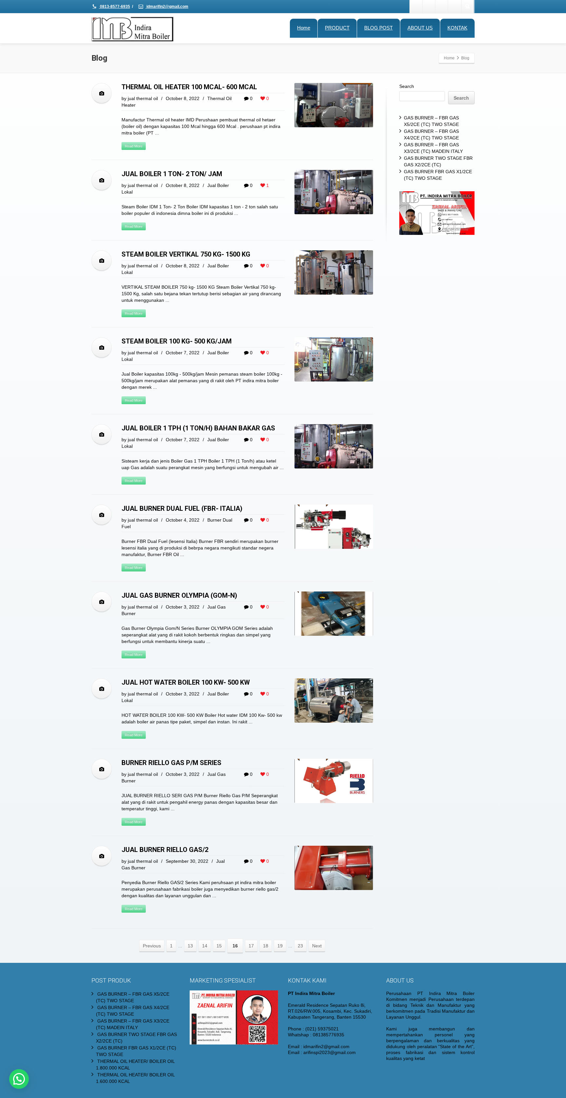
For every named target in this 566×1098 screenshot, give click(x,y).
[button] (19, 1079)
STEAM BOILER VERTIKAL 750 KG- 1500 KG (186, 254)
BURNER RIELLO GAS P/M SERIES (171, 763)
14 (204, 945)
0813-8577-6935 (114, 6)
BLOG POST (378, 28)
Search (406, 86)
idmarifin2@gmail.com (166, 6)
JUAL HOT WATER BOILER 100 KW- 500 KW (186, 682)
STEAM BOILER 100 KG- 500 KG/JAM (177, 341)
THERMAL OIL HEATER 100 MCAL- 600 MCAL (189, 87)
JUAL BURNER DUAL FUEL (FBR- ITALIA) (182, 508)
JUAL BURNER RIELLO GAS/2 (165, 850)
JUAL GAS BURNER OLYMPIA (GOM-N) (179, 595)
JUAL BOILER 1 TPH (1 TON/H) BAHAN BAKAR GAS (198, 428)
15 (219, 945)
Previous (152, 945)
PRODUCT (337, 28)
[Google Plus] (441, 6)
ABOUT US (420, 28)
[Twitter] (429, 6)
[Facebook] (416, 6)
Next (317, 945)
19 (280, 945)
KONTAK (457, 28)
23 (300, 945)
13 (190, 945)
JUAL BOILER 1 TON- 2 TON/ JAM (172, 174)
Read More (133, 146)
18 (265, 945)
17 (251, 945)
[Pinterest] (454, 6)
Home (303, 28)
